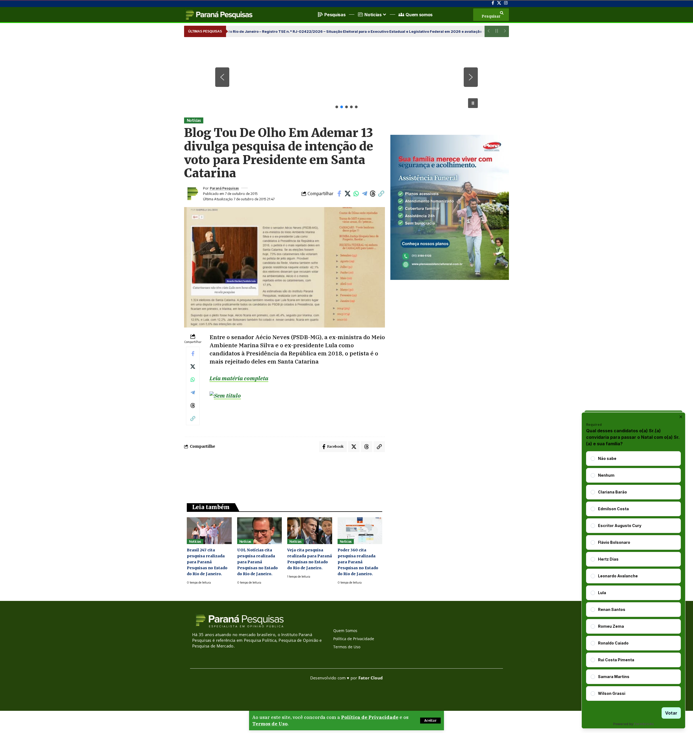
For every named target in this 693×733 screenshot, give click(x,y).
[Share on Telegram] (364, 193)
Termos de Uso (269, 724)
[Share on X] (347, 193)
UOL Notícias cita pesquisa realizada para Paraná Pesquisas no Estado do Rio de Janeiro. (257, 562)
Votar (671, 713)
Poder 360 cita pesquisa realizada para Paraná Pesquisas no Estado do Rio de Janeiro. (358, 562)
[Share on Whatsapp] (356, 193)
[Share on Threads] (373, 193)
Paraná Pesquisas (224, 188)
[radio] (593, 458)
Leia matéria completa (239, 378)
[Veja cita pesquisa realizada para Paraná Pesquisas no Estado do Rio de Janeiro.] (309, 530)
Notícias (194, 120)
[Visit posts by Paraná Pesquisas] (192, 193)
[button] (430, 721)
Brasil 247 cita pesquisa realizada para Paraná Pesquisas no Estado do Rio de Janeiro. (207, 562)
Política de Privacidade (369, 717)
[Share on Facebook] (339, 193)
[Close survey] (680, 417)
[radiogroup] (633, 576)
